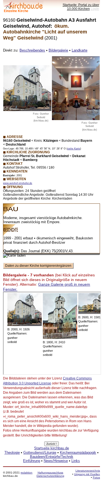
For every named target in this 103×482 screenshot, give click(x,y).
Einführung (31, 461)
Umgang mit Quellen (87, 474)
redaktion (26, 472)
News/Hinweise (56, 461)
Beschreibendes (32, 50)
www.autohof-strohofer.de (17, 183)
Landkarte (79, 50)
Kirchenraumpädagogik (78, 452)
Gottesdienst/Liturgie (39, 452)
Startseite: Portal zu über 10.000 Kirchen (81, 6)
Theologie (12, 452)
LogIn (95, 8)
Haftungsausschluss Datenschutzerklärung (50, 474)
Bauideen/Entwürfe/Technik (51, 457)
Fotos (96, 477)
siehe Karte (73, 148)
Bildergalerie (58, 50)
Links (75, 461)
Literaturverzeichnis (88, 470)
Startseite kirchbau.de (51, 448)
